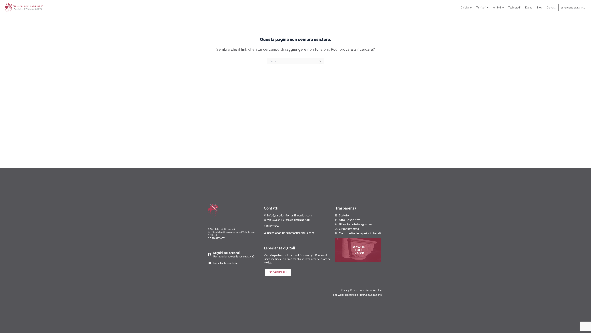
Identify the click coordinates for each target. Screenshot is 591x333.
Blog (539, 7)
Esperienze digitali (573, 7)
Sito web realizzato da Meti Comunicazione (357, 294)
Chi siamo (466, 7)
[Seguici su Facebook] (209, 254)
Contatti (551, 7)
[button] (482, 7)
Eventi (528, 7)
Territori (481, 7)
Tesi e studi (514, 7)
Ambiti (497, 7)
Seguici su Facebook (227, 253)
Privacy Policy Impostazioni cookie (361, 290)
